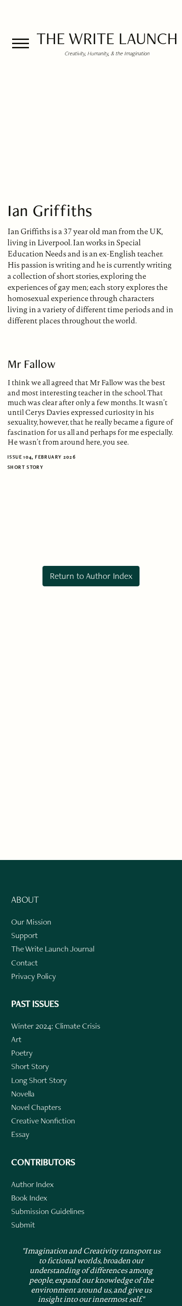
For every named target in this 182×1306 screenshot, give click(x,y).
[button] (20, 43)
